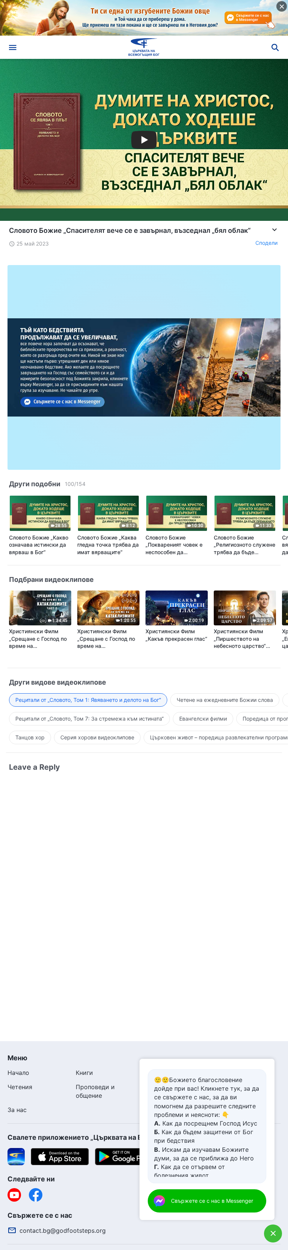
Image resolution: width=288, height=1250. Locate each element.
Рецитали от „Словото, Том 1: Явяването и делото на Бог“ (88, 700)
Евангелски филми (203, 718)
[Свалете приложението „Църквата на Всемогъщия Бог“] (16, 1156)
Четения (20, 1087)
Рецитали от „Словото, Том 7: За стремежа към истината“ (89, 718)
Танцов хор (30, 737)
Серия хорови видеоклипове (97, 737)
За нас (17, 1110)
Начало (18, 1072)
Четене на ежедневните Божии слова (225, 700)
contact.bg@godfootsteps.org (63, 1230)
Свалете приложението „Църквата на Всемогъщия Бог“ (103, 1137)
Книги (84, 1072)
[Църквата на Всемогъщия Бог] (144, 47)
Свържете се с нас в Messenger (212, 1201)
